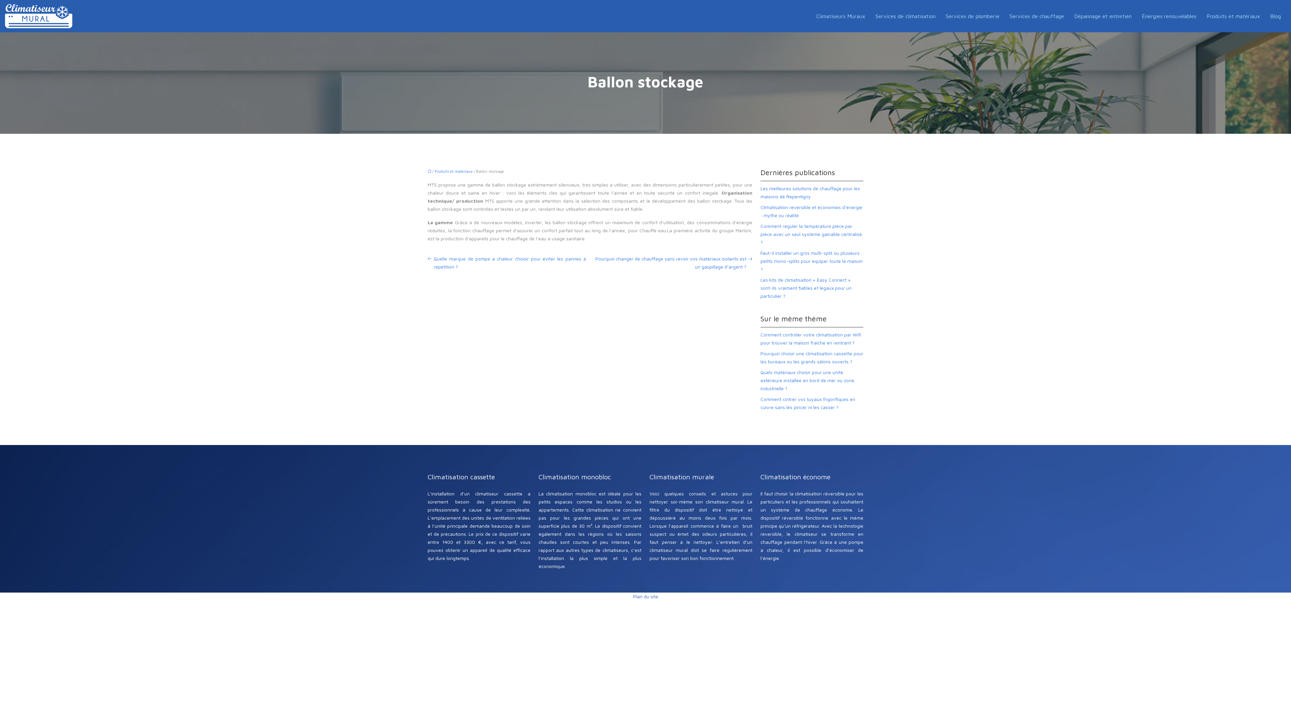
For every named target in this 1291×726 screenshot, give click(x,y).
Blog (1275, 16)
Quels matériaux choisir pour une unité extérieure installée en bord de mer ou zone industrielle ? (807, 380)
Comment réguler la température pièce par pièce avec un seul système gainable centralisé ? (811, 234)
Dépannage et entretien (1103, 16)
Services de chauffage (1037, 16)
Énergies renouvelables (1169, 16)
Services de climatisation (905, 16)
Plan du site (645, 596)
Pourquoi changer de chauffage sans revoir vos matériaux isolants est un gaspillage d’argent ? (670, 263)
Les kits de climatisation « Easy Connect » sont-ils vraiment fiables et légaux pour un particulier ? (806, 288)
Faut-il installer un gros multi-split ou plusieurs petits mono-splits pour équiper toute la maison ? (811, 261)
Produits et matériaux (1233, 16)
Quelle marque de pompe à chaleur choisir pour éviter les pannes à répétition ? (510, 263)
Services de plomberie (973, 16)
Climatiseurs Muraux (840, 16)
